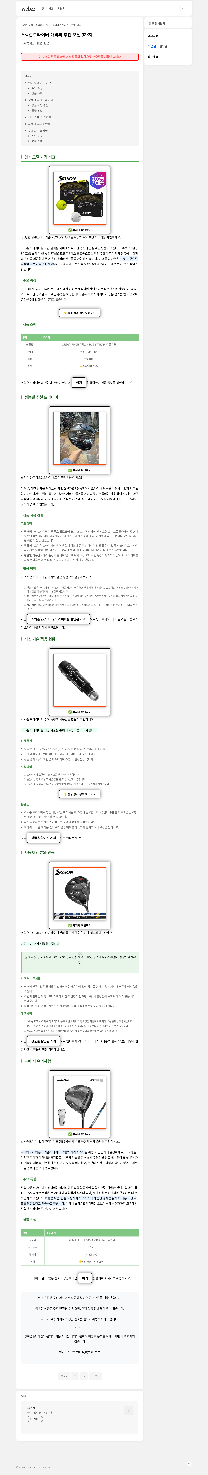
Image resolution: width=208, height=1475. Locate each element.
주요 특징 (37, 88)
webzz (28, 8)
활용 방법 (37, 110)
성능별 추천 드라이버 (40, 100)
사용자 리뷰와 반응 (39, 124)
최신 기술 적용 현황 (39, 117)
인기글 (163, 46)
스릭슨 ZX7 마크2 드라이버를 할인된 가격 (58, 619)
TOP (189, 1463)
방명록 (61, 8)
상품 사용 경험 (40, 105)
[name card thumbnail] (128, 1410)
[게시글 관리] (84, 1376)
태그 (50, 8)
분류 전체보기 (157, 23)
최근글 (152, 46)
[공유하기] (75, 1376)
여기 (79, 382)
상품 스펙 (37, 93)
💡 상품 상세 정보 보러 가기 (79, 313)
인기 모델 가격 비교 (39, 83)
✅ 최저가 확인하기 (79, 230)
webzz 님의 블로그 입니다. (39, 1412)
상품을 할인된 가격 (43, 1041)
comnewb (46, 1466)
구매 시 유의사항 (38, 131)
